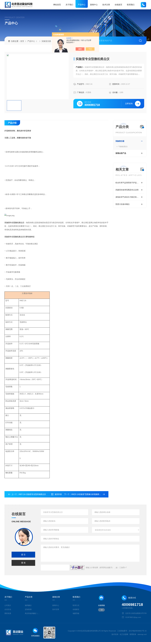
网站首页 (57, 5)
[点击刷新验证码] (77, 567)
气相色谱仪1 (123, 146)
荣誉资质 (7, 613)
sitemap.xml (142, 634)
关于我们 (69, 5)
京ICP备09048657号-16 (138, 631)
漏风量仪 (28, 605)
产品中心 (81, 5)
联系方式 (76, 605)
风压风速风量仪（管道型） (32, 613)
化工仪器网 (124, 634)
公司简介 (7, 605)
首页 (22, 41)
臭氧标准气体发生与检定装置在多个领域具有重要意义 (129, 197)
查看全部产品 (120, 153)
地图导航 (76, 613)
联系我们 (130, 5)
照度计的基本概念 (122, 204)
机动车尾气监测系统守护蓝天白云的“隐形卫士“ (129, 183)
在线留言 (118, 5)
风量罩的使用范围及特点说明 (126, 190)
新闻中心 (94, 5)
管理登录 (133, 634)
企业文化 (7, 609)
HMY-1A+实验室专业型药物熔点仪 (32, 494)
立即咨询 (129, 104)
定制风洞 (28, 609)
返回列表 (58, 494)
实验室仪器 (46, 41)
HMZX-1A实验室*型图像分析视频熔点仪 (87, 494)
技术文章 (106, 5)
